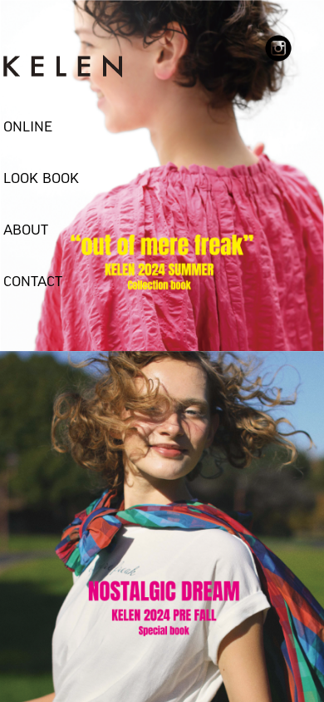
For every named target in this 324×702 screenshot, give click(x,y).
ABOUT (25, 230)
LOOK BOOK (41, 178)
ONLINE (27, 127)
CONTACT (32, 282)
